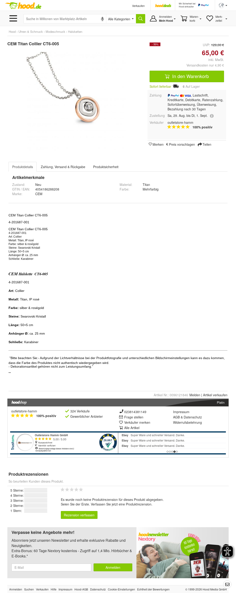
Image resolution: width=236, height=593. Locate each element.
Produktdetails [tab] (22, 166)
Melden (194, 395)
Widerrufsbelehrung (187, 422)
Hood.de (23, 5)
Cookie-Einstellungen (121, 589)
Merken (158, 144)
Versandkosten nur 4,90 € (205, 65)
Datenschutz (193, 417)
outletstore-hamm (24, 411)
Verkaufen (138, 6)
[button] (223, 5)
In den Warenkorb (190, 76)
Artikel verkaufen (215, 395)
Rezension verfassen (79, 515)
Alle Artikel (131, 427)
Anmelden (113, 567)
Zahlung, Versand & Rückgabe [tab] (63, 166)
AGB (176, 417)
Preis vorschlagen (182, 144)
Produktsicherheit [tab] (105, 166)
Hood (12, 31)
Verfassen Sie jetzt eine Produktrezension (121, 504)
